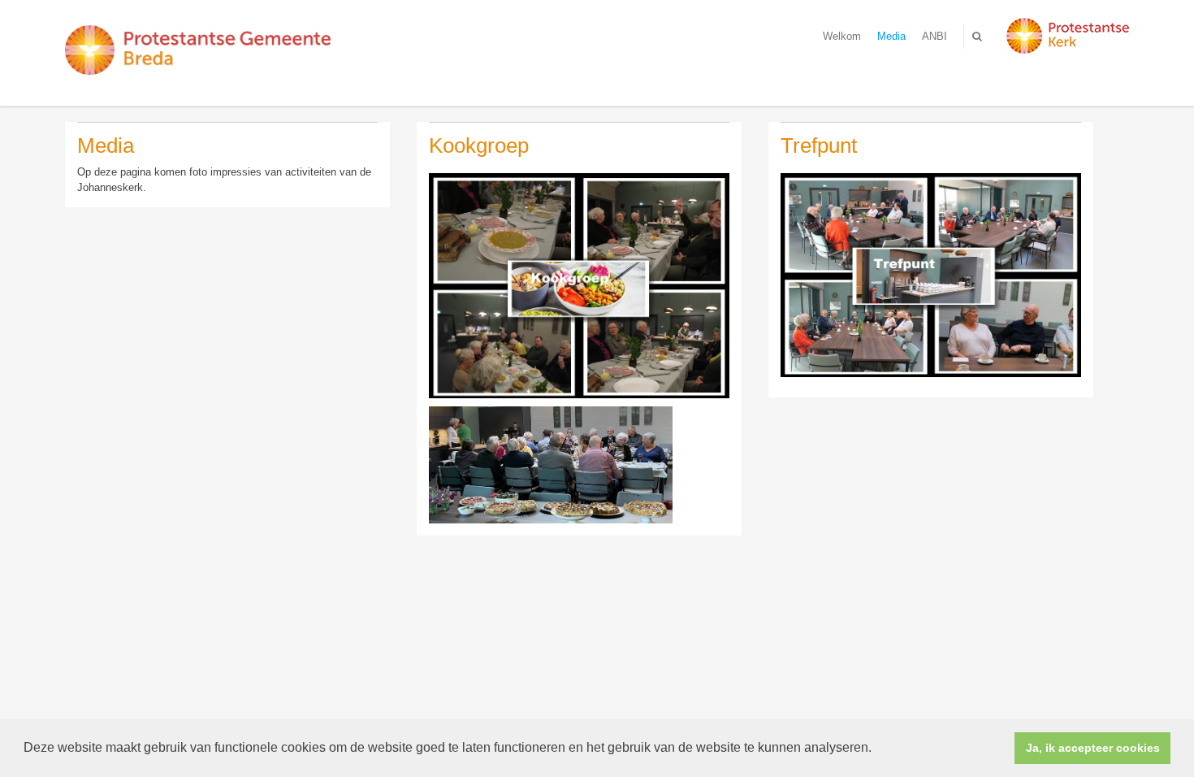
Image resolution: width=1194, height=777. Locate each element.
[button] (877, 749)
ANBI (934, 36)
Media (891, 36)
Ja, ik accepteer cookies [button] (1093, 747)
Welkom (842, 36)
